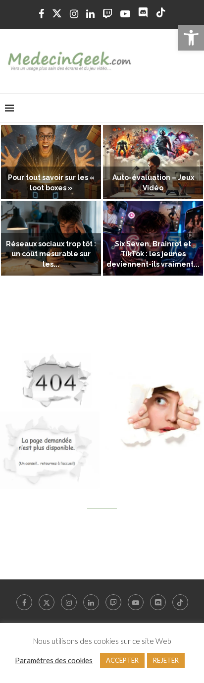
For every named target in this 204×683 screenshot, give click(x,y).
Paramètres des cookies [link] (54, 660)
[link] (191, 38)
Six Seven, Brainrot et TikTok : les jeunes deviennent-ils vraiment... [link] (153, 254)
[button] (13, 200)
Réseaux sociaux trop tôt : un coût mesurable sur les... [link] (51, 254)
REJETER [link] (166, 660)
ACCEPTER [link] (122, 660)
